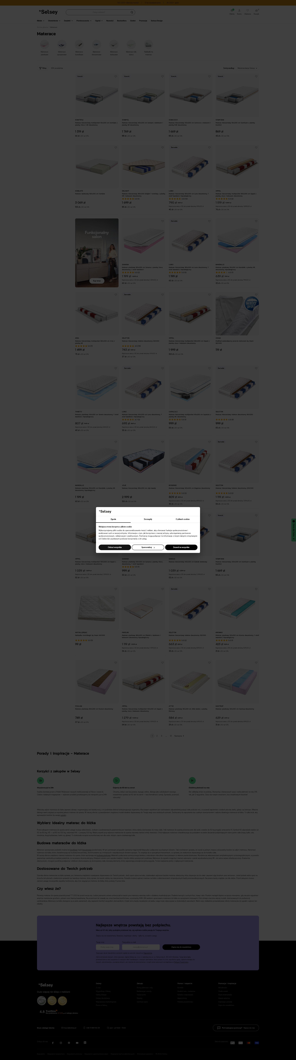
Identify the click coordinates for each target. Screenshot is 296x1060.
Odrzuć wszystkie (115, 547)
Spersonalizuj (147, 547)
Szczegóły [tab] (148, 519)
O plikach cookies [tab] (183, 519)
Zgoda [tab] (113, 519)
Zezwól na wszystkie (181, 547)
